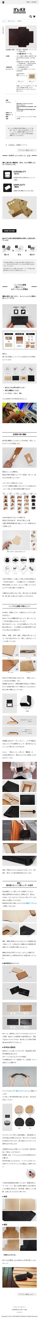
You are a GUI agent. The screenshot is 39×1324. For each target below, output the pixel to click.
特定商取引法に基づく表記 (19, 1309)
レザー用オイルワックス (20, 1091)
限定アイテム (30, 903)
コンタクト (19, 1312)
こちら (31, 89)
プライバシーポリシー (19, 1307)
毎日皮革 (34, 2)
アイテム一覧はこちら (26, 150)
